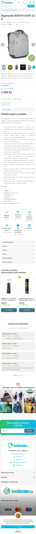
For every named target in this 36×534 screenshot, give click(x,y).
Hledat (31, 6)
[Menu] (34, 2)
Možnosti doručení (8, 88)
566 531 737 (19, 457)
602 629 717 (19, 459)
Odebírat (29, 431)
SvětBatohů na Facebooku (19, 462)
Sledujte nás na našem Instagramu (18, 388)
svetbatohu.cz (19, 465)
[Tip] (27, 286)
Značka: (5, 103)
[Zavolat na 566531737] (24, 2)
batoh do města (16, 74)
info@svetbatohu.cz (19, 454)
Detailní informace (27, 78)
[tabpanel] (9, 294)
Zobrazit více (18, 375)
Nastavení (18, 531)
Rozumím (18, 527)
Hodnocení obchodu (18, 323)
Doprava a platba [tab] (7, 262)
